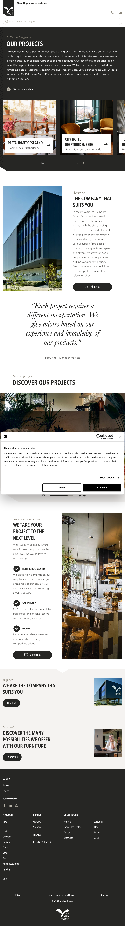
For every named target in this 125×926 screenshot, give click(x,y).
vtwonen (37, 827)
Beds (5, 858)
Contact (6, 791)
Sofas (5, 853)
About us (98, 822)
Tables (5, 847)
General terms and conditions (61, 895)
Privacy (18, 895)
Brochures (68, 838)
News (96, 827)
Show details (107, 477)
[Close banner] (120, 436)
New (5, 822)
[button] (62, 21)
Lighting (6, 869)
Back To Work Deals (42, 842)
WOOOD (37, 822)
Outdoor (6, 842)
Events (97, 832)
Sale (5, 879)
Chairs (5, 831)
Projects (67, 822)
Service (6, 785)
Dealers (67, 832)
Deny (62, 487)
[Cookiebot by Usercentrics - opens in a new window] (98, 436)
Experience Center (72, 827)
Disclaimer (105, 895)
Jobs (96, 838)
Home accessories (11, 864)
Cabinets (7, 836)
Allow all (102, 487)
